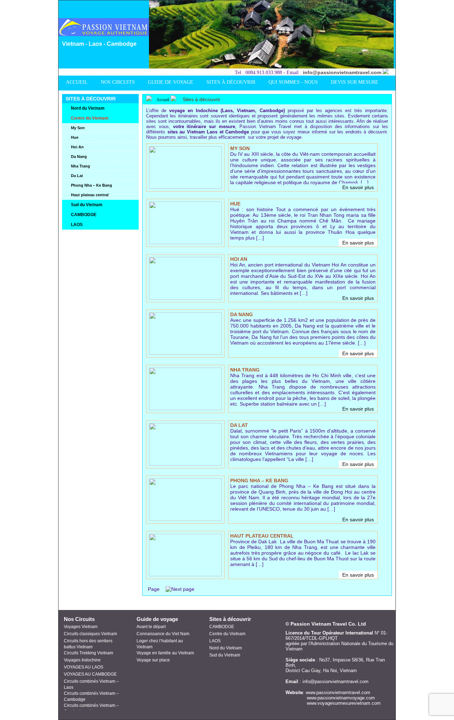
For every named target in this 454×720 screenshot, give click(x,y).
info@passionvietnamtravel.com (342, 72)
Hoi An (238, 259)
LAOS (215, 640)
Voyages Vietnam (81, 626)
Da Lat (239, 425)
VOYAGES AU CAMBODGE (90, 674)
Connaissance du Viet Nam (163, 633)
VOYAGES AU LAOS (83, 667)
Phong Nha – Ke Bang (259, 480)
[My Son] (185, 187)
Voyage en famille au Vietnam (165, 652)
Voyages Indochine (82, 660)
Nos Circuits (79, 619)
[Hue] (185, 242)
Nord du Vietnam (225, 647)
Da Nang (241, 314)
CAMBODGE (221, 626)
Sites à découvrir (201, 99)
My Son (240, 148)
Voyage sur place (153, 660)
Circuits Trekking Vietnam (88, 652)
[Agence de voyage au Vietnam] (105, 34)
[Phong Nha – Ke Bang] (185, 519)
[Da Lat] (185, 464)
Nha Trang (245, 370)
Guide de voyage (157, 619)
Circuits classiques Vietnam (90, 633)
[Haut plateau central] (185, 574)
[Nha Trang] (185, 408)
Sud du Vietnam (224, 655)
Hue (235, 204)
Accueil (162, 99)
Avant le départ (151, 626)
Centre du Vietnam (227, 633)
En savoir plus (358, 187)
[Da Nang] (185, 353)
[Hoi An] (185, 298)
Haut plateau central (262, 536)
